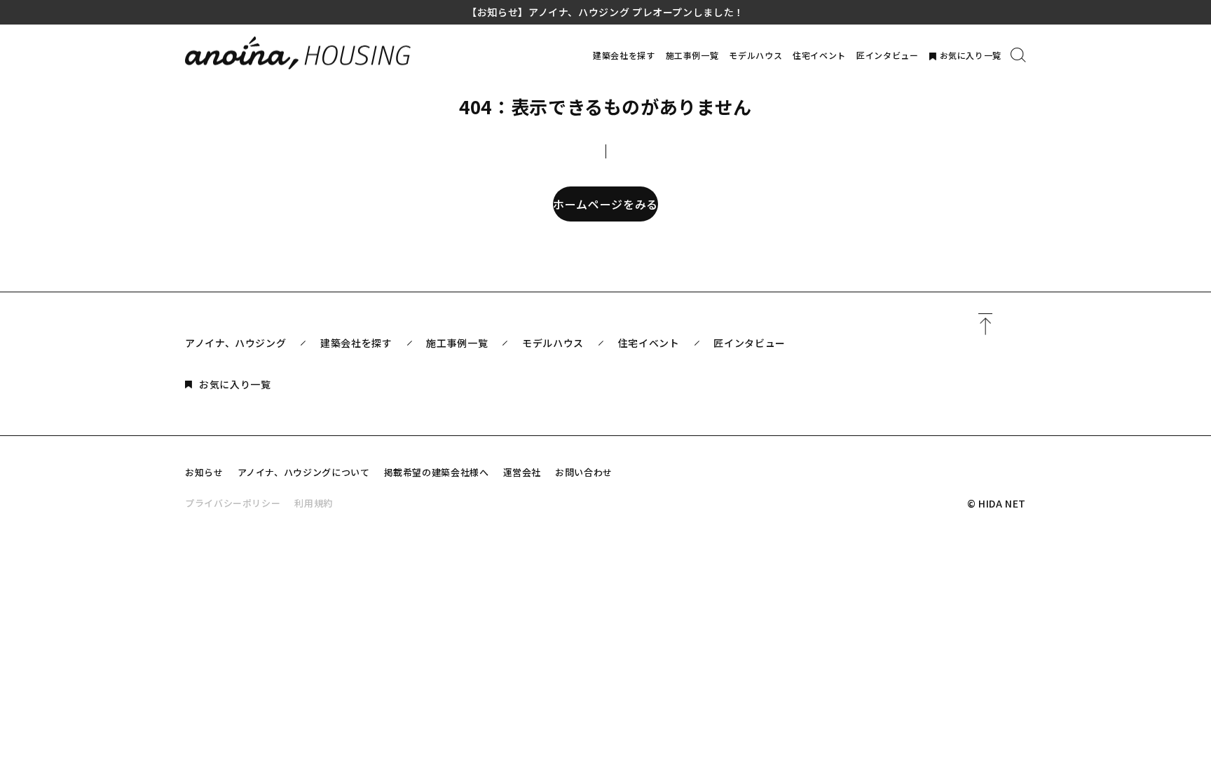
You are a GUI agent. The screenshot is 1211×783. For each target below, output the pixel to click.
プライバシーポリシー (232, 503)
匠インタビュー (887, 55)
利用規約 (313, 503)
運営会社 (522, 472)
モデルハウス (755, 55)
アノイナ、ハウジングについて (304, 472)
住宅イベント (819, 55)
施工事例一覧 (692, 55)
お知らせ (204, 472)
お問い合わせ (584, 472)
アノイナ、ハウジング (235, 343)
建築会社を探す (624, 55)
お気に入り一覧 (970, 55)
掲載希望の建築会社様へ (436, 472)
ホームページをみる (605, 204)
